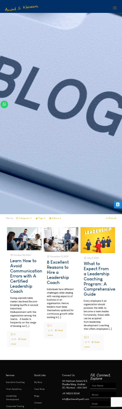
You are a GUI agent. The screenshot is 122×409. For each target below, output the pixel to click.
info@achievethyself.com (75, 399)
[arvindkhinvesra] (21, 8)
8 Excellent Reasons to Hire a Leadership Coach (58, 272)
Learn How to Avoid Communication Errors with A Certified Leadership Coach (26, 276)
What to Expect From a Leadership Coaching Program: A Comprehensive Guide (99, 279)
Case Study (39, 389)
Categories (24, 218)
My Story (38, 382)
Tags (41, 218)
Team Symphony (13, 389)
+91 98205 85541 (71, 393)
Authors (55, 218)
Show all (112, 218)
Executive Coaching (15, 382)
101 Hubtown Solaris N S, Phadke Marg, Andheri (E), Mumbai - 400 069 (75, 384)
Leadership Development (12, 398)
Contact (38, 403)
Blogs (36, 396)
